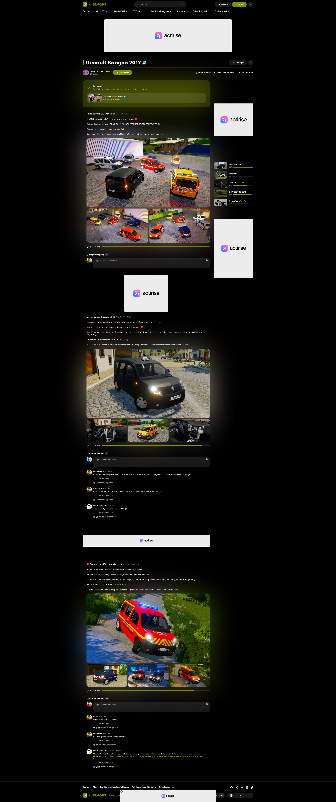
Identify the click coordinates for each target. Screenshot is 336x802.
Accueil (87, 11)
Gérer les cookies (166, 787)
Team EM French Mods (100, 71)
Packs (180, 11)
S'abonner (124, 72)
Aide (95, 787)
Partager (239, 62)
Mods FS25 (101, 11)
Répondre (105, 478)
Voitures (230, 72)
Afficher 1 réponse (104, 483)
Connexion (223, 4)
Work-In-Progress (160, 11)
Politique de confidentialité (144, 787)
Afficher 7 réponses (110, 728)
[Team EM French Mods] (86, 72)
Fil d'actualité (222, 11)
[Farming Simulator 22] (144, 62)
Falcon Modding (100, 505)
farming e (97, 488)
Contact (86, 787)
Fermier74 (97, 471)
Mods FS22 (119, 11)
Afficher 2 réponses (107, 517)
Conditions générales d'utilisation (114, 787)
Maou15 (96, 716)
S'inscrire (239, 4)
